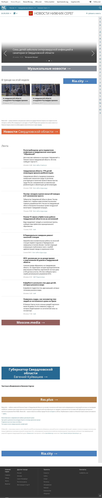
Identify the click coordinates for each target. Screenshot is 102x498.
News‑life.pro (15, 2)
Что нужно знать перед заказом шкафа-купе (14, 424)
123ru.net (97, 2)
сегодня (52, 411)
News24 (65, 433)
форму (40, 125)
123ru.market (49, 2)
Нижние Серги (8, 471)
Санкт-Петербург (22, 479)
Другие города (22, 469)
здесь (4, 413)
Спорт (45, 479)
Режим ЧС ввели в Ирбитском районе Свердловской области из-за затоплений (40, 218)
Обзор (7, 478)
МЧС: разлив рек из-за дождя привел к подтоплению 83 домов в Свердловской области (40, 260)
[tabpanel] (49, 41)
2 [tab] (49, 61)
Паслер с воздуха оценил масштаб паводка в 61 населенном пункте (41, 195)
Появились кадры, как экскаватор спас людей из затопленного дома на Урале (39, 300)
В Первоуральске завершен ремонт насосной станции (38, 236)
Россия (19, 473)
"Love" (61, 433)
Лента (7, 481)
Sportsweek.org (62, 2)
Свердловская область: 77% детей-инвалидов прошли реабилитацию (38, 172)
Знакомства (47, 491)
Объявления (47, 485)
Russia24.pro (76, 433)
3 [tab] (51, 61)
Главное (7, 475)
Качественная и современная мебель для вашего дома (17, 418)
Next (93, 53)
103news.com (30, 433)
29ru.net (38, 2)
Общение (47, 493)
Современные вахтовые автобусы (11, 422)
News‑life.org (27, 2)
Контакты (82, 469)
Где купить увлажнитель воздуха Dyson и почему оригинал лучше (20, 420)
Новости (46, 473)
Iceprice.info (75, 2)
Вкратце (7, 484)
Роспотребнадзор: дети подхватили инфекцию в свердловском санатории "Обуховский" (39, 152)
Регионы (46, 482)
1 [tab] (46, 61)
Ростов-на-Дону (22, 482)
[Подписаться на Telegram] (90, 2)
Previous (5, 53)
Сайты (46, 476)
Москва (19, 476)
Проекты (47, 469)
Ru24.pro (4, 2)
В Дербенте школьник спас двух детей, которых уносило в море (39, 284)
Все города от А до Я (23, 485)
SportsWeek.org (49, 433)
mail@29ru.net (83, 473)
